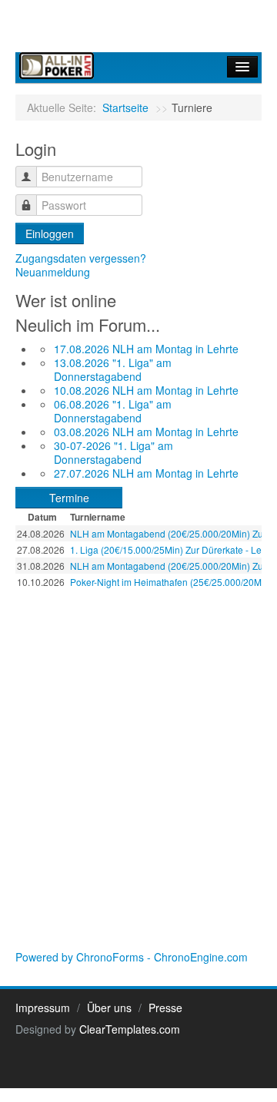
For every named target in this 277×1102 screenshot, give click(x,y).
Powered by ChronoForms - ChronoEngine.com (131, 957)
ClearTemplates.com (129, 1029)
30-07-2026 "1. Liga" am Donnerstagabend (113, 452)
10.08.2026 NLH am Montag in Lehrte (146, 390)
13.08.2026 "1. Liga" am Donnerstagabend (113, 369)
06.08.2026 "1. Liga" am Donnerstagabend (113, 410)
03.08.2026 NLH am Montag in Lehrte (146, 431)
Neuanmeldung (52, 272)
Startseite (125, 107)
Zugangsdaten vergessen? (80, 258)
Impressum (42, 1007)
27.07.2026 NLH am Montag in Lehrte (146, 473)
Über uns (109, 1007)
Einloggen (49, 233)
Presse (165, 1007)
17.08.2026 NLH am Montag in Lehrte (146, 348)
